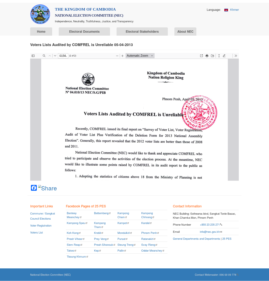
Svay (148, 244)
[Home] (40, 14)
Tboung (76, 256)
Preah (74, 239)
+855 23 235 (210, 224)
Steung (125, 244)
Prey (100, 239)
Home (41, 31)
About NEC (185, 31)
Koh (73, 233)
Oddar (151, 250)
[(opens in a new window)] (48, 187)
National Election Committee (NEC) (50, 274)
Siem (73, 244)
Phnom (149, 233)
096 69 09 (227, 274)
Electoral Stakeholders (142, 31)
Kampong (123, 215)
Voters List (36, 232)
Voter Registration (40, 225)
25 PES (226, 238)
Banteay (73, 215)
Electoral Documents (84, 31)
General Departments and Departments (196, 238)
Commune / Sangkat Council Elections (42, 215)
